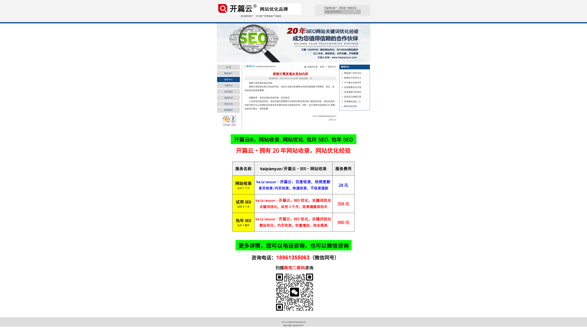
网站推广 (228, 73)
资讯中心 (228, 79)
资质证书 (228, 98)
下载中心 (228, 85)
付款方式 (228, 104)
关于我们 (228, 92)
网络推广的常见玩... (353, 73)
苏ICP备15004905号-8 (293, 325)
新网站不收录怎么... (353, 78)
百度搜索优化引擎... (353, 87)
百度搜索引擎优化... (353, 92)
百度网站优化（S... (353, 101)
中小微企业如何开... (353, 82)
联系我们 (228, 110)
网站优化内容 (350, 106)
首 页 (228, 67)
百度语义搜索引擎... (353, 97)
